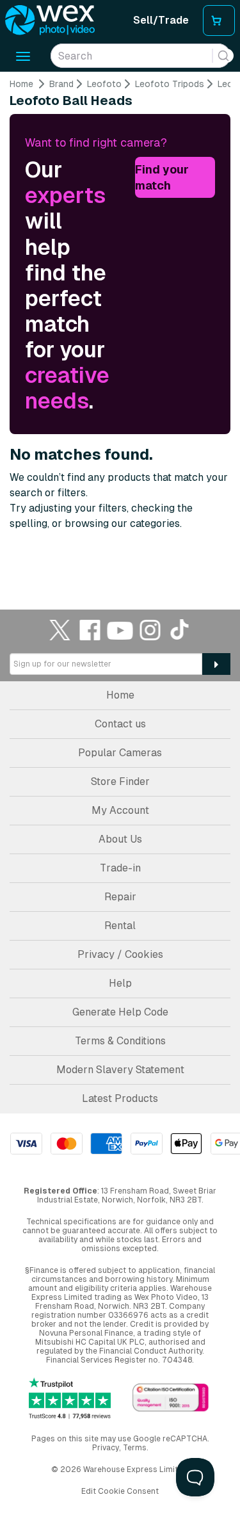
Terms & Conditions (120, 1041)
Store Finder (120, 781)
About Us (120, 839)
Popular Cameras (120, 753)
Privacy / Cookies (120, 954)
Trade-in (120, 868)
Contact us (120, 724)
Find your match (162, 178)
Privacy (105, 1447)
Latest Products (120, 1098)
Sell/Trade (161, 20)
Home (21, 84)
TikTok (180, 629)
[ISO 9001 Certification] (171, 1398)
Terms (135, 1447)
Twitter (60, 629)
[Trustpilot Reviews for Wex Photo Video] (70, 1398)
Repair (120, 897)
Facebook (90, 629)
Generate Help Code (120, 1012)
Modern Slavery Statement (120, 1070)
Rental (120, 925)
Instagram (150, 629)
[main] (120, 322)
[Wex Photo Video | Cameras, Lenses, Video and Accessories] (50, 20)
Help (120, 983)
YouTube (120, 629)
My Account (120, 810)
